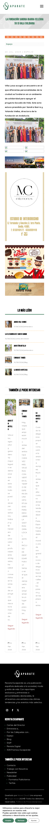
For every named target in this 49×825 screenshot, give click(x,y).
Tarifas (12, 783)
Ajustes (34, 820)
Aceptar (8, 820)
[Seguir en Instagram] (7, 710)
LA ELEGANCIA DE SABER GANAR (16, 334)
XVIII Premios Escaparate (18, 750)
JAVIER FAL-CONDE (20, 322)
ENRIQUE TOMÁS (20, 358)
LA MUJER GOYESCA (21, 370)
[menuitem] (42, 8)
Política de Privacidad (26, 802)
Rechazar (21, 820)
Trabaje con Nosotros (17, 769)
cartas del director (22, 339)
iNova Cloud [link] (23, 795)
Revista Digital (13, 746)
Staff (9, 742)
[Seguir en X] (18, 710)
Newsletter (12, 772)
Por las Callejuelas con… (18, 732)
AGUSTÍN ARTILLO (20, 346)
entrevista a (28, 327)
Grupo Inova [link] (13, 798)
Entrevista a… (13, 728)
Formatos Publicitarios (19, 779)
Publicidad (11, 776)
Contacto (11, 765)
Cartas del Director (16, 725)
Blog (25, 362)
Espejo (9, 44)
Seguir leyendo (11, 627)
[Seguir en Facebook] (12, 710)
